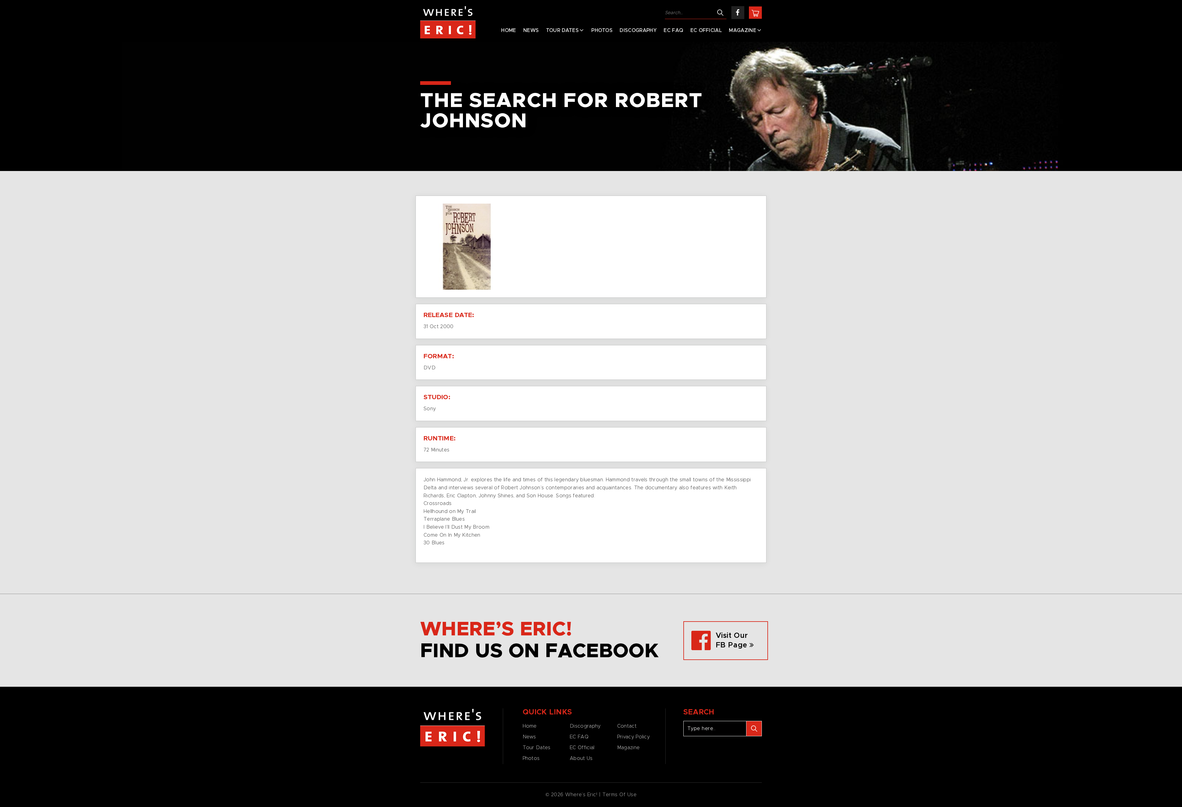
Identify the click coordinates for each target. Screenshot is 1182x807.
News (531, 30)
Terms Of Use (619, 794)
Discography (638, 30)
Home (508, 30)
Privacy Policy (633, 736)
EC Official (706, 30)
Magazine (742, 30)
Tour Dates (562, 30)
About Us (581, 758)
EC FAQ (673, 30)
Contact (627, 726)
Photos (602, 30)
